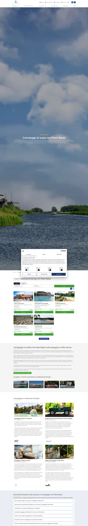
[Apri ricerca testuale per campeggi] (75, 2)
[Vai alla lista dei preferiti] (72, 2)
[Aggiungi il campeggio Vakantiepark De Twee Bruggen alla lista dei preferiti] (52, 292)
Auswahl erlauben (44, 274)
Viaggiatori (36, 285)
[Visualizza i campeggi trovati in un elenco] (71, 289)
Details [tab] (44, 254)
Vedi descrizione (58, 305)
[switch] (38, 270)
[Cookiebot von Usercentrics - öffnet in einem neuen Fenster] (61, 251)
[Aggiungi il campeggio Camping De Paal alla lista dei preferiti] (52, 316)
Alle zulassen (58, 274)
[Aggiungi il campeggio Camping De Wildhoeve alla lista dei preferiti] (73, 292)
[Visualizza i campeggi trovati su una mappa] (74, 289)
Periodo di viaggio (17, 285)
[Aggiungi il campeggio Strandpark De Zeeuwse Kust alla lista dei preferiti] (32, 316)
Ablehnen (29, 274)
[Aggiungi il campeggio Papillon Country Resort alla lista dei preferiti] (32, 292)
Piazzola (16, 283)
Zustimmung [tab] (28, 254)
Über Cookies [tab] (59, 254)
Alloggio (23, 283)
